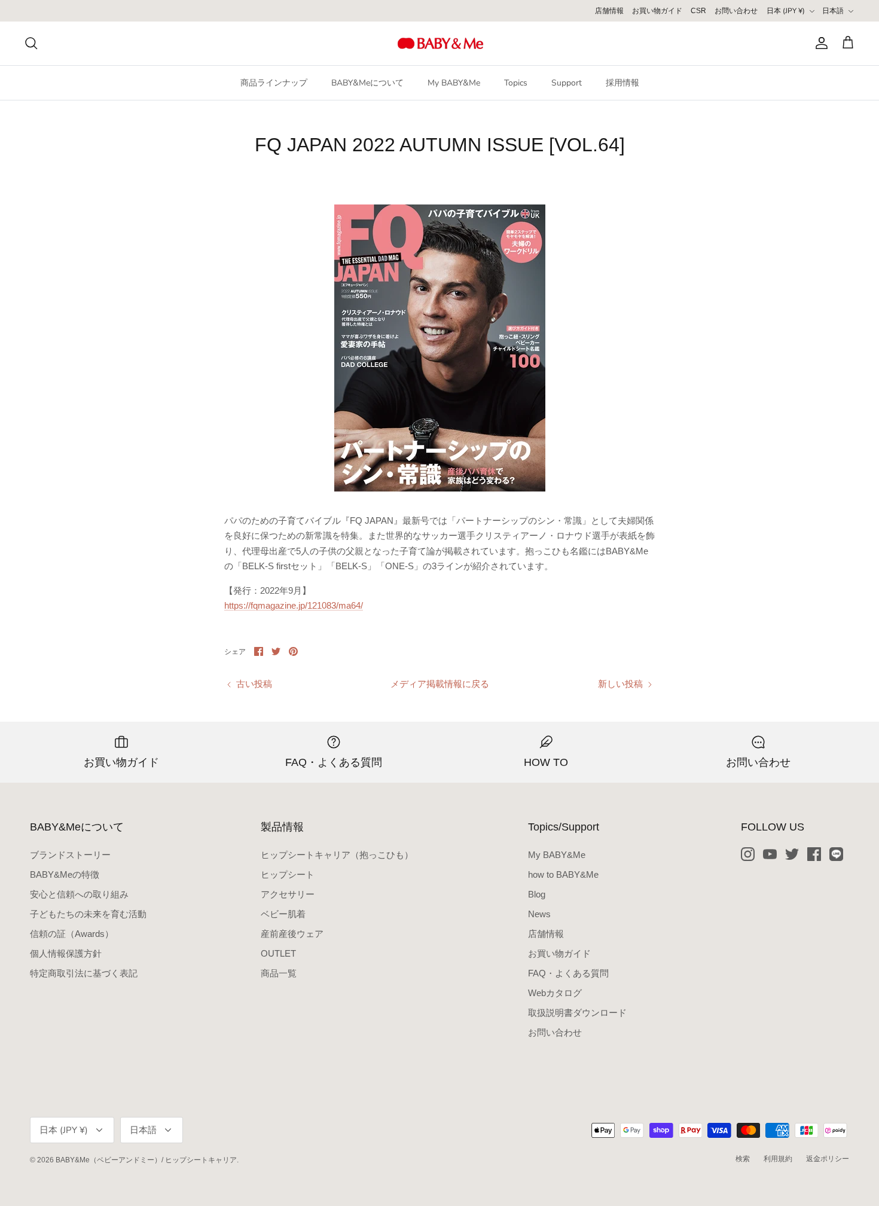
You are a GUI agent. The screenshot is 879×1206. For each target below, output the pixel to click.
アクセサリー (288, 894)
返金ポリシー (827, 1159)
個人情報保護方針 (66, 953)
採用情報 (622, 82)
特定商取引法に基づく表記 (84, 973)
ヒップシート (288, 874)
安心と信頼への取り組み (79, 894)
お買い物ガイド (657, 11)
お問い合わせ (736, 11)
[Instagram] (748, 854)
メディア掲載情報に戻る (439, 684)
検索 (742, 1159)
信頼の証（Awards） (72, 934)
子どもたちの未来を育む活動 (88, 914)
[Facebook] (814, 854)
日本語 (833, 11)
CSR (698, 11)
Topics (515, 82)
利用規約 (778, 1159)
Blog (536, 894)
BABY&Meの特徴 (64, 874)
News (539, 914)
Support (566, 82)
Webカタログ (555, 993)
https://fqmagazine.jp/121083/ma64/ (293, 605)
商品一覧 (279, 973)
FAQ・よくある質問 (568, 973)
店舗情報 (609, 11)
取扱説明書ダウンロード (577, 1012)
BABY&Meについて (367, 82)
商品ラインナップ (273, 82)
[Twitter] (792, 854)
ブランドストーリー (70, 855)
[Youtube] (770, 854)
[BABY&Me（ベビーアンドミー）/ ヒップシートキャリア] (439, 43)
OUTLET (278, 953)
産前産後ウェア (292, 934)
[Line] (836, 854)
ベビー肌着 (283, 914)
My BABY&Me (454, 82)
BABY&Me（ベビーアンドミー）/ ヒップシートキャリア (146, 1160)
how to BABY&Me (563, 874)
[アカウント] (819, 43)
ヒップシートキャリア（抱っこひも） (337, 855)
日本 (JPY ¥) (786, 11)
